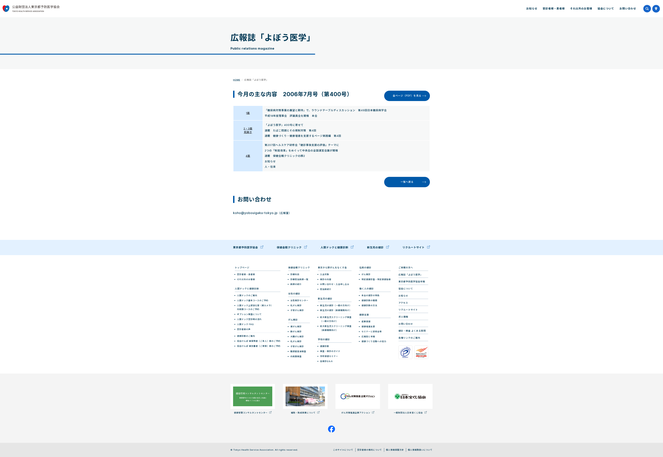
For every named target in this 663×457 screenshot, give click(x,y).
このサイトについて (343, 450)
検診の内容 (325, 279)
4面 (248, 156)
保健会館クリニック (289, 247)
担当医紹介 (325, 289)
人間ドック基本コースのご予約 (252, 300)
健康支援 (364, 314)
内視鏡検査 (296, 356)
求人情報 (403, 316)
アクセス (403, 302)
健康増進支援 (368, 326)
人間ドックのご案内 (247, 295)
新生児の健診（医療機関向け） (336, 310)
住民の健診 (365, 267)
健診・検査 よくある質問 (412, 330)
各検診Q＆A (326, 361)
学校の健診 (324, 339)
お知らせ (531, 8)
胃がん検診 (296, 326)
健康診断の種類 (369, 300)
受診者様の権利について (369, 450)
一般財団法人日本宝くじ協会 (409, 412)
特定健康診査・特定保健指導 (376, 279)
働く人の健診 (366, 288)
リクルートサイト (413, 247)
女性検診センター (299, 300)
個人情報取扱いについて (420, 450)
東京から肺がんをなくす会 (332, 267)
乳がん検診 (296, 305)
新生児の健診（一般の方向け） (336, 305)
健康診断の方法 (369, 305)
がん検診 (293, 319)
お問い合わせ (627, 8)
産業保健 (366, 321)
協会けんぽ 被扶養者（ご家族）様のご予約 (258, 346)
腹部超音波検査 (298, 351)
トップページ (242, 267)
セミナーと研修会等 (372, 331)
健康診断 (324, 346)
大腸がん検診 (297, 336)
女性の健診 (294, 293)
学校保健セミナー (329, 356)
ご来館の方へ (405, 267)
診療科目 (294, 274)
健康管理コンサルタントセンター (251, 412)
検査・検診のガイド (330, 351)
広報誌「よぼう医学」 (410, 274)
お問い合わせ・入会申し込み (334, 284)
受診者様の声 (244, 329)
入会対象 (324, 274)
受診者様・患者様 (554, 8)
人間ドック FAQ (245, 324)
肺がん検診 (296, 331)
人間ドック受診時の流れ (249, 319)
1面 (248, 113)
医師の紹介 (296, 284)
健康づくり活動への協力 (374, 341)
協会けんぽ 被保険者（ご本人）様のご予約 (258, 341)
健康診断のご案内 (246, 336)
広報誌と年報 (368, 336)
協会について (606, 8)
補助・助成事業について (303, 412)
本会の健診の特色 (370, 295)
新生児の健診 (376, 247)
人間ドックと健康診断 (335, 247)
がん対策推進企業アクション (356, 412)
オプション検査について (249, 314)
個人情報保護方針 (395, 450)
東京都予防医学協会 (246, 247)
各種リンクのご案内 (409, 337)
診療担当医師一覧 (299, 279)
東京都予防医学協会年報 (411, 281)
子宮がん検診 (297, 310)
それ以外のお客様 (581, 8)
